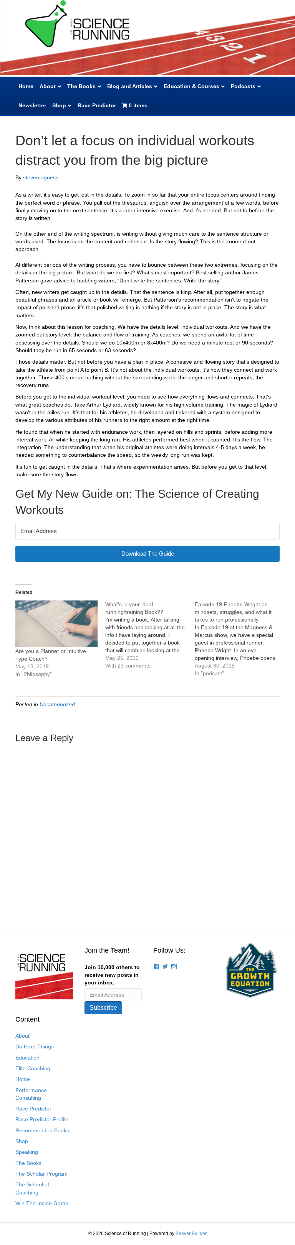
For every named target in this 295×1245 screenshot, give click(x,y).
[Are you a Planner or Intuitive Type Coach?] (56, 623)
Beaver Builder (191, 1233)
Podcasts (243, 86)
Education (27, 1058)
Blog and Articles (129, 86)
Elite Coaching (32, 1068)
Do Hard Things (34, 1046)
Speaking (26, 1152)
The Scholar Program (41, 1174)
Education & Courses (191, 86)
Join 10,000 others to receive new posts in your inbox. (112, 975)
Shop (59, 105)
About (48, 86)
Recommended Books (42, 1130)
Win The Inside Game (41, 1203)
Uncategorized (57, 704)
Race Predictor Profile (41, 1119)
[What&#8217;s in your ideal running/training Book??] (150, 634)
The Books (81, 86)
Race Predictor (97, 105)
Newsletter (32, 105)
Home (25, 86)
